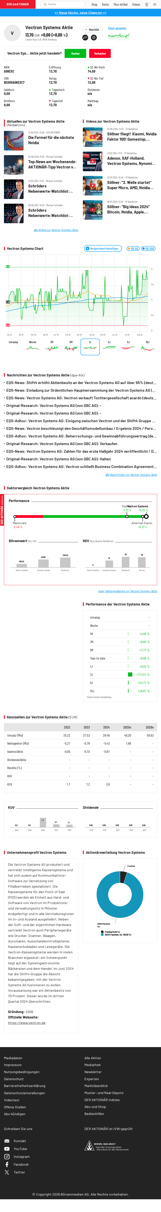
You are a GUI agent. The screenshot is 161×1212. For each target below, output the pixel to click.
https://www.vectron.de (27, 1022)
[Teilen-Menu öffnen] (85, 37)
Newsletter (93, 1072)
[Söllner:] (120, 185)
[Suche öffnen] (45, 4)
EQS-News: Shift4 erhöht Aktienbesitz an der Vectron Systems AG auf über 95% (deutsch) (81, 382)
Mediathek (92, 1065)
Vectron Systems (137, 506)
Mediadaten (13, 1058)
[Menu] (156, 4)
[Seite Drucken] (94, 37)
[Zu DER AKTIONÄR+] (120, 4)
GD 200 (149, 248)
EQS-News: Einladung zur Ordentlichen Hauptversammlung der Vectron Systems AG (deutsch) (81, 390)
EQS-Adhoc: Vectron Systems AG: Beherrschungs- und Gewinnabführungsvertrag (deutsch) (81, 436)
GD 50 (134, 248)
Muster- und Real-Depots (103, 1093)
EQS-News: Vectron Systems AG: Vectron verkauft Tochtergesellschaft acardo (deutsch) (81, 398)
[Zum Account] (105, 4)
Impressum (13, 1065)
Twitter (19, 1172)
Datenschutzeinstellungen (24, 1093)
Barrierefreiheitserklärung (24, 1085)
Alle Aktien (92, 1058)
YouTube (20, 1148)
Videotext (11, 1100)
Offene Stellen (15, 1107)
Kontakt (20, 1141)
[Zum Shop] (94, 4)
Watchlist (94, 29)
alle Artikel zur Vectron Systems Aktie (56, 230)
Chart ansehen (117, 28)
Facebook (21, 1164)
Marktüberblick (96, 1085)
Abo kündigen (14, 1114)
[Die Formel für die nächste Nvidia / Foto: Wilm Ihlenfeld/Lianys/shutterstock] (41, 140)
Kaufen (75, 53)
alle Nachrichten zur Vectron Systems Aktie (131, 474)
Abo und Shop (95, 1106)
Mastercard (19, 523)
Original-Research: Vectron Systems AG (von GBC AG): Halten (58, 459)
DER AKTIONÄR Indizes (102, 1100)
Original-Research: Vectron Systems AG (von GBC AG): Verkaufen (61, 443)
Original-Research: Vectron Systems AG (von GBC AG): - (53, 405)
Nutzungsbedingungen (21, 1072)
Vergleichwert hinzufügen (104, 248)
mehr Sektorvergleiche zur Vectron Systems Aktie (127, 591)
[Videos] (136, 4)
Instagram (22, 1156)
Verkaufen (100, 53)
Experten (91, 1079)
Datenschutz (14, 1079)
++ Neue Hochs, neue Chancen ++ (80, 12)
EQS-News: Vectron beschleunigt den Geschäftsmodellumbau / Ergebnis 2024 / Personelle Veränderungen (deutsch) (81, 428)
